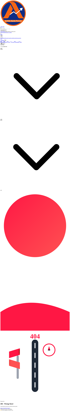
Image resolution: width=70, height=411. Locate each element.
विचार (21, 42)
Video (4, 32)
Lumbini (12, 38)
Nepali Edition (3, 30)
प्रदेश (1, 35)
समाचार (6, 42)
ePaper (2, 32)
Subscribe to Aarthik (8, 32)
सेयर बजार (12, 42)
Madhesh (3, 38)
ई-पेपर (1, 39)
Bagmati (6, 38)
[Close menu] (5, 40)
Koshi (1, 38)
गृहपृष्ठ (1, 34)
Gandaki (9, 38)
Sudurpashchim (18, 38)
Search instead (7, 408)
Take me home (2, 408)
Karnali (15, 38)
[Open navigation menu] (0, 33)
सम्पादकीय (17, 42)
